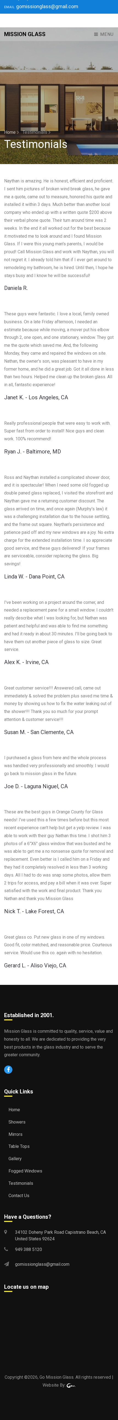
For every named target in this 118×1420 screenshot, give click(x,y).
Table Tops (19, 1146)
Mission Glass (25, 34)
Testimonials (21, 1183)
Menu (106, 34)
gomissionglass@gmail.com (47, 6)
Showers (17, 1122)
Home (10, 132)
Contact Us (19, 1195)
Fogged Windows (25, 1171)
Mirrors (16, 1134)
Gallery (15, 1158)
